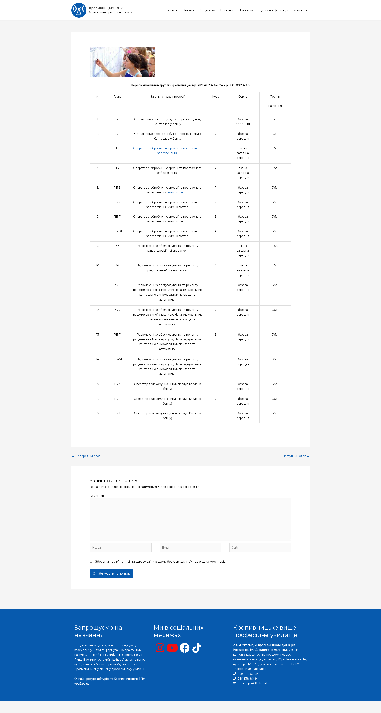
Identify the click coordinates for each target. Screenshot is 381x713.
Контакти (300, 10)
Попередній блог (86, 456)
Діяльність (246, 10)
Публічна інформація (273, 10)
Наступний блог (296, 456)
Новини (188, 10)
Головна (171, 10)
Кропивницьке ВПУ (106, 8)
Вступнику (207, 10)
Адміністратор (178, 192)
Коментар (98, 496)
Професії (226, 10)
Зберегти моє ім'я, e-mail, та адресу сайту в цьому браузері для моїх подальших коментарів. (160, 561)
